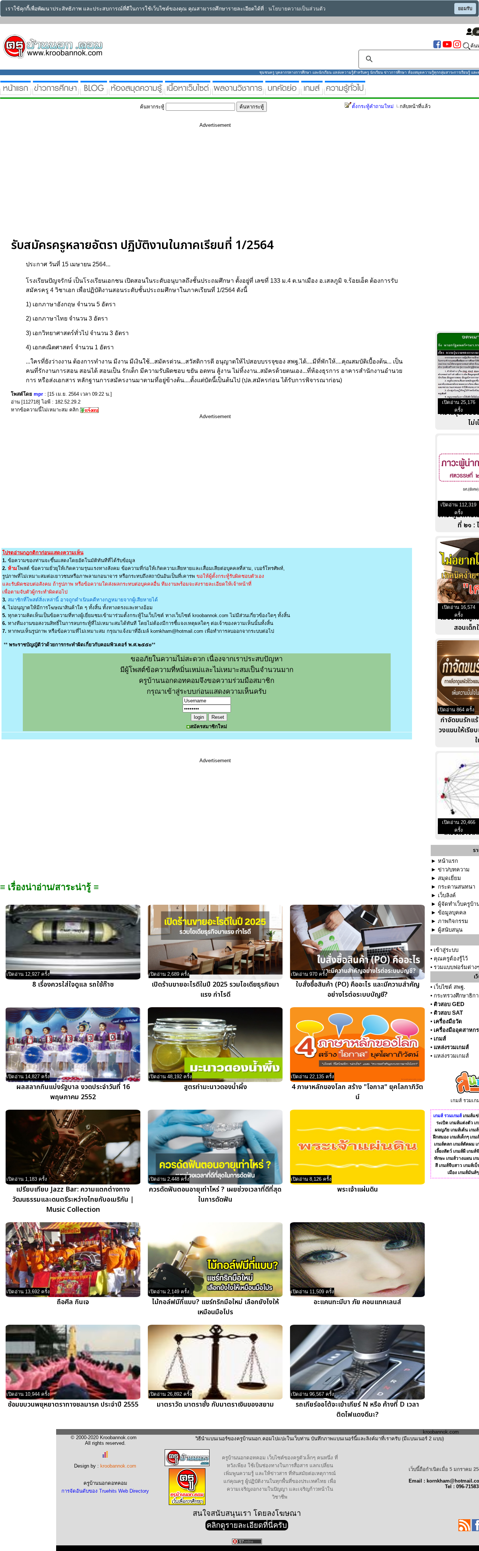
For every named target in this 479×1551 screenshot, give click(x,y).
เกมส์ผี (459, 1151)
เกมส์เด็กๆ (459, 1137)
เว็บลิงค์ (447, 895)
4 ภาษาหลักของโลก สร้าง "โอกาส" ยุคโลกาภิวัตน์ (357, 1092)
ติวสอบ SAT (448, 1013)
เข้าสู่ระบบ (446, 950)
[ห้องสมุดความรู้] (136, 92)
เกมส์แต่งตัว (461, 1122)
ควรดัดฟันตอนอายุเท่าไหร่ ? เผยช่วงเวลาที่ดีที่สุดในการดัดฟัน (215, 1194)
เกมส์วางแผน (459, 1158)
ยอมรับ (465, 8)
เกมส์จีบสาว (450, 1165)
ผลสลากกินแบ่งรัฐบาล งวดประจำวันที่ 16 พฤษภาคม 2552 (73, 1092)
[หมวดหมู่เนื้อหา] (188, 92)
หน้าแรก (448, 861)
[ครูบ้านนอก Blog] (93, 92)
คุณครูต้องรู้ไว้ (451, 959)
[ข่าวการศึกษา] (56, 92)
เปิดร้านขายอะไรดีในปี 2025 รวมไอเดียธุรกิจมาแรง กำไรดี (215, 990)
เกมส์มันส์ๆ (468, 1172)
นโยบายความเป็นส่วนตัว (297, 9)
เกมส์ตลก (443, 1144)
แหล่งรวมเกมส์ (451, 1047)
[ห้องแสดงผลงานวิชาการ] (237, 92)
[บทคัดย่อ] (282, 92)
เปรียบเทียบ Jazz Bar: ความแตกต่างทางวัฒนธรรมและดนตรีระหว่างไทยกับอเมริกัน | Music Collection (73, 1199)
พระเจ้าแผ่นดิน (357, 1189)
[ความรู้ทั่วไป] (345, 92)
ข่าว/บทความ (454, 870)
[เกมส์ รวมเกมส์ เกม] (312, 92)
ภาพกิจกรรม (453, 921)
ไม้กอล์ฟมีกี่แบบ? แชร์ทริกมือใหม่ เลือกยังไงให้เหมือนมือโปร (215, 1307)
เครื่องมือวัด (448, 1021)
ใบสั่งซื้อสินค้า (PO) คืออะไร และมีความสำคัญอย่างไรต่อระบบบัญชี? (357, 990)
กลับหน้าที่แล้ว (415, 106)
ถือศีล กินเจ (73, 1302)
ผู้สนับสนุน (450, 930)
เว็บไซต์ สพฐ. (449, 987)
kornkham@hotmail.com (176, 631)
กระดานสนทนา (456, 887)
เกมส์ (440, 1039)
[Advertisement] (215, 186)
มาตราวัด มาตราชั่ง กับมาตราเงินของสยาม (215, 1405)
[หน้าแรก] (15, 92)
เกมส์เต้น (459, 1129)
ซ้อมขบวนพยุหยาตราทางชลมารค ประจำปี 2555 (73, 1405)
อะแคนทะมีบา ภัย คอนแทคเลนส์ (357, 1302)
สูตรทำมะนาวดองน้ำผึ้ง (215, 1087)
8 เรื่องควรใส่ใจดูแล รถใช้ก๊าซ (73, 985)
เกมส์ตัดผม (464, 1144)
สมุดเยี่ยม (449, 878)
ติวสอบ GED (449, 1004)
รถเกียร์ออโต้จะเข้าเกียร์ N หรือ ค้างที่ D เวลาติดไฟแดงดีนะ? (357, 1410)
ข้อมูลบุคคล (452, 913)
